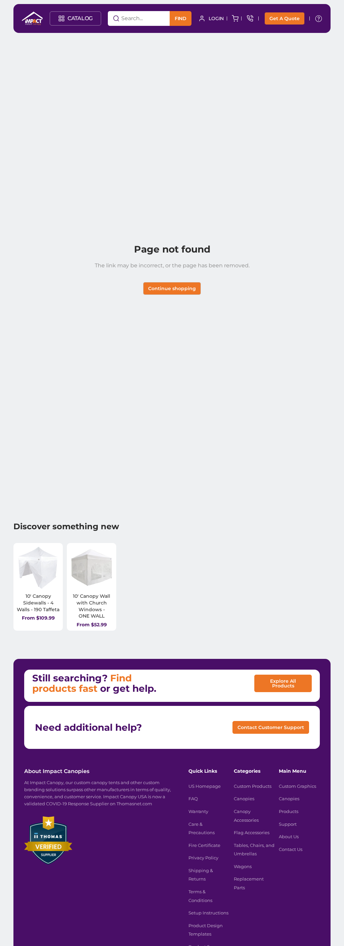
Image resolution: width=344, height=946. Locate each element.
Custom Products (252, 786)
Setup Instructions (208, 912)
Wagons (243, 866)
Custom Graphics (297, 786)
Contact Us (290, 849)
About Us (289, 836)
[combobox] (130, 18)
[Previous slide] (24, 567)
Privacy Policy (203, 857)
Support (288, 824)
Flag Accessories (251, 832)
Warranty (198, 811)
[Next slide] (52, 567)
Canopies (244, 798)
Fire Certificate (204, 845)
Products (288, 811)
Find (180, 18)
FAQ (193, 798)
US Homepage (204, 786)
